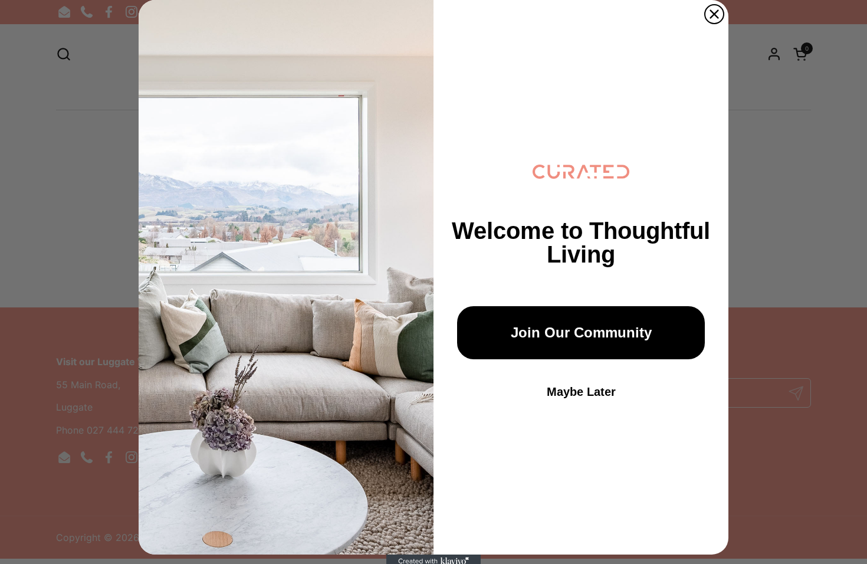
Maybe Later (581, 391)
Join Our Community (581, 332)
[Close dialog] (714, 14)
